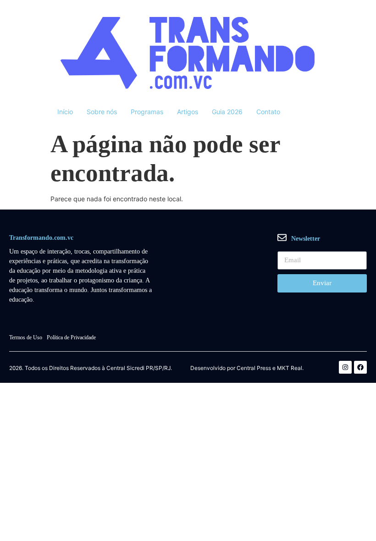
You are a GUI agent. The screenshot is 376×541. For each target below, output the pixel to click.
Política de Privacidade (71, 337)
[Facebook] (360, 367)
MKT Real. (290, 368)
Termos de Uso (25, 337)
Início (65, 112)
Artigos (187, 112)
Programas (147, 112)
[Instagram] (345, 367)
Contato (268, 112)
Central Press (254, 368)
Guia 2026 (227, 112)
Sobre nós (102, 112)
